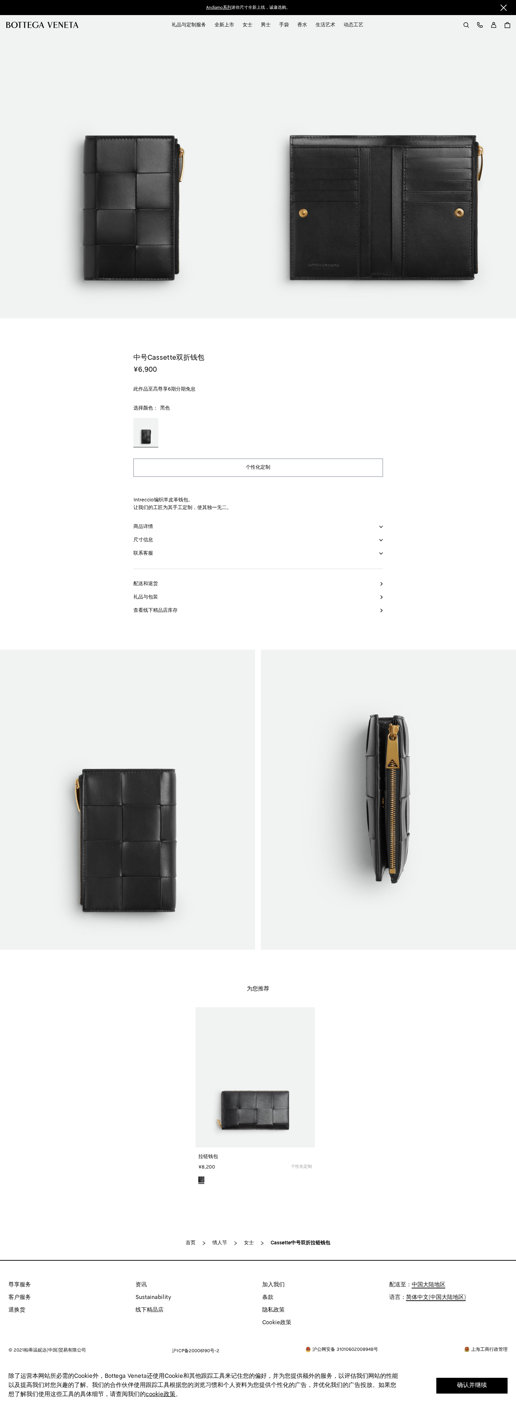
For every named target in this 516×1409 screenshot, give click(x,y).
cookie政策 (161, 1394)
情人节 (219, 1243)
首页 (191, 1243)
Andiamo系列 (218, 7)
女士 (249, 1243)
